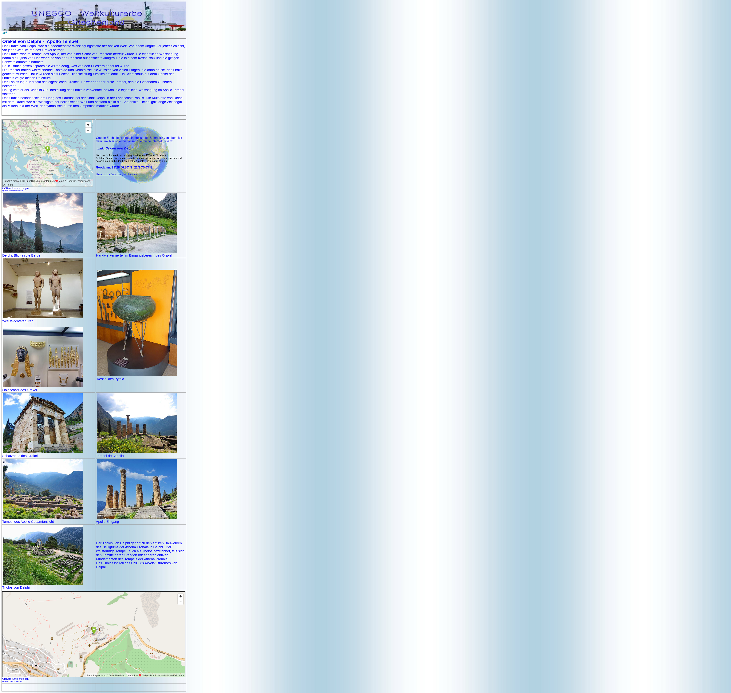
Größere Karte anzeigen (15, 678)
